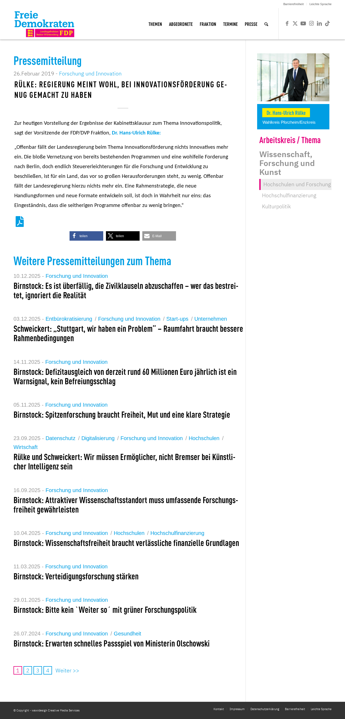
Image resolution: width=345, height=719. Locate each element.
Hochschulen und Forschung (297, 184)
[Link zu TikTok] (327, 23)
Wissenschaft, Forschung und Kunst (287, 163)
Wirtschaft (25, 447)
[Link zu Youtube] (303, 23)
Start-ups (177, 319)
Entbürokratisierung (69, 319)
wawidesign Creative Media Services (56, 710)
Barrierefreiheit (293, 4)
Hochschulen (204, 438)
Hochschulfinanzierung (177, 533)
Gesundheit (127, 634)
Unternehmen (210, 319)
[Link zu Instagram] (311, 23)
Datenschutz (60, 438)
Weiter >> (67, 670)
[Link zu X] (295, 23)
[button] (86, 236)
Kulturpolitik (276, 206)
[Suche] (266, 23)
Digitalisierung (98, 438)
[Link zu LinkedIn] (319, 23)
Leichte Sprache (320, 4)
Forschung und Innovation (90, 73)
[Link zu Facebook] (287, 23)
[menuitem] (294, 4)
